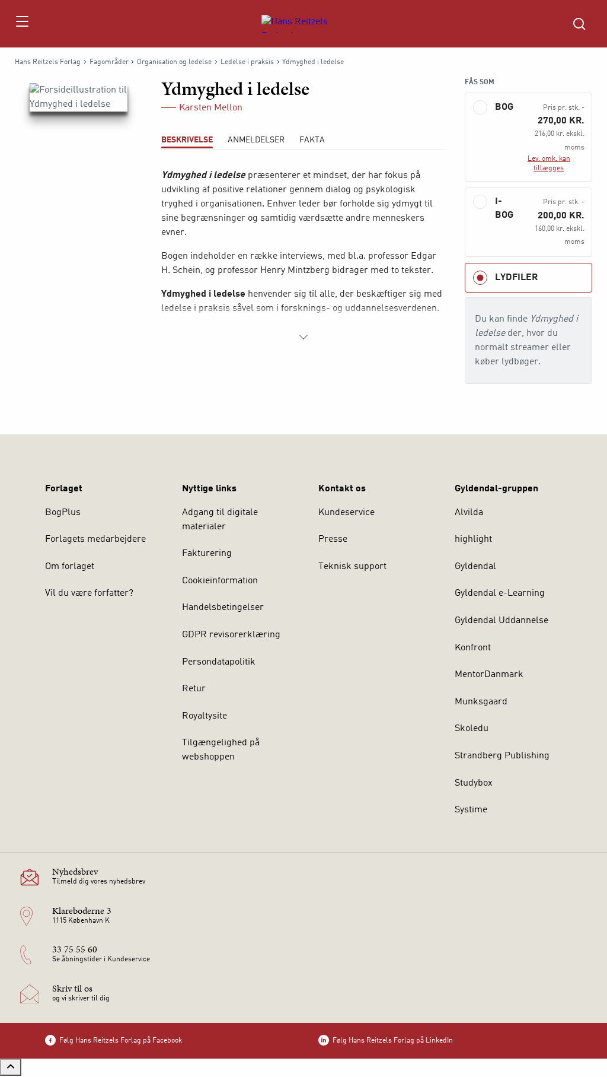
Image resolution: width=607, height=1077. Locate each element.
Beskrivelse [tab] (187, 140)
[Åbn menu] (21, 23)
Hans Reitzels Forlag (48, 62)
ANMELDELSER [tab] (256, 140)
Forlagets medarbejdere (95, 539)
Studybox (474, 783)
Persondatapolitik (218, 662)
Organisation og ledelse (174, 62)
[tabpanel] (303, 256)
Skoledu (471, 728)
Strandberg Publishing (502, 756)
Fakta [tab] (312, 140)
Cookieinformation (220, 581)
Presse (332, 539)
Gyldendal (475, 566)
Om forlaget (69, 566)
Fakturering (207, 553)
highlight (473, 539)
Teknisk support (352, 566)
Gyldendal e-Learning (500, 593)
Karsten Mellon (210, 108)
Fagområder (109, 62)
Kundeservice (346, 512)
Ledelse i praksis (247, 62)
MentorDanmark (489, 674)
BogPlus (63, 512)
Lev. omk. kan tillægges (549, 163)
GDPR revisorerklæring (231, 635)
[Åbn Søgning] (579, 24)
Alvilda (469, 512)
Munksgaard (481, 702)
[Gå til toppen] (10, 1067)
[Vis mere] (303, 337)
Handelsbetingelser (223, 607)
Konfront (473, 648)
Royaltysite (204, 716)
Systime (471, 810)
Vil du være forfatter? (89, 593)
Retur (194, 689)
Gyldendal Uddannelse (501, 620)
